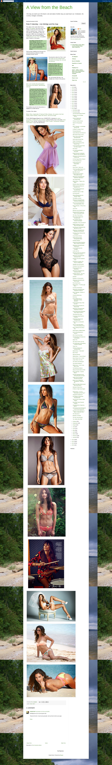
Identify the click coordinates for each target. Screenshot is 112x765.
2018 (73, 101)
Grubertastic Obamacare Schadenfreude (78, 319)
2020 (73, 97)
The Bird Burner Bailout (77, 368)
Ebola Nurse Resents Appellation (77, 268)
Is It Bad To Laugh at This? (78, 129)
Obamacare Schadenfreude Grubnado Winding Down (78, 200)
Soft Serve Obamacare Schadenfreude (77, 349)
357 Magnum (75, 56)
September (75, 423)
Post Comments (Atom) (36, 745)
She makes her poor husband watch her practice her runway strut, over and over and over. (57, 60)
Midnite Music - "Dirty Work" (78, 350)
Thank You (75, 346)
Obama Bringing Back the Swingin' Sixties (78, 196)
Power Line (74, 80)
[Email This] (42, 702)
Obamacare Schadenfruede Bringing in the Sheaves (78, 231)
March (74, 433)
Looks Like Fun (76, 251)
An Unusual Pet (76, 193)
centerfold (28, 36)
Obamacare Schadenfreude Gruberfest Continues (78, 290)
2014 (73, 108)
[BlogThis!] (43, 702)
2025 (73, 89)
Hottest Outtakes (34, 115)
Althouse (74, 58)
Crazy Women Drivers (77, 235)
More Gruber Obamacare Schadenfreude (78, 217)
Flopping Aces (75, 67)
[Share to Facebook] (46, 702)
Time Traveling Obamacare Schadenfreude (78, 189)
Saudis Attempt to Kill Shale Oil (79, 132)
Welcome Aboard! (76, 354)
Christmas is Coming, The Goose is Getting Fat (78, 262)
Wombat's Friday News (77, 387)
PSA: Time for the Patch (78, 335)
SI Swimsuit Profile (43, 114)
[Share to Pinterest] (48, 702)
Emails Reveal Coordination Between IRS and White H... (79, 154)
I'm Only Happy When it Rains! (79, 159)
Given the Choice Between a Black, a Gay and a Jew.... (79, 411)
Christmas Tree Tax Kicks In (78, 266)
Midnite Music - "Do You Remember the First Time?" (79, 392)
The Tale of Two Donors (78, 215)
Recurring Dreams (76, 283)
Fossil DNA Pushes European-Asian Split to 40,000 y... (79, 312)
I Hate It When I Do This (77, 359)
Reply (31, 719)
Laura (32, 36)
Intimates (50, 114)
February (75, 435)
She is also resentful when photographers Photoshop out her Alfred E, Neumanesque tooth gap (35, 85)
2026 (73, 87)
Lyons (35, 36)
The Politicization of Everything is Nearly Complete (79, 344)
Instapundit (74, 75)
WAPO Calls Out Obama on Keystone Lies (78, 186)
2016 (73, 105)
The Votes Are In (76, 413)
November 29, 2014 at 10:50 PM (42, 711)
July (74, 426)
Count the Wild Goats (77, 295)
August (74, 424)
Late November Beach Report (79, 113)
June (74, 428)
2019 (73, 99)
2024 (73, 90)
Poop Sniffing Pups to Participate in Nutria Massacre (77, 300)
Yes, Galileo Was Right (77, 419)
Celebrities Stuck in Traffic (78, 191)
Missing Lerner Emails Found (79, 210)
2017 (73, 103)
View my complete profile (75, 39)
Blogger (61, 755)
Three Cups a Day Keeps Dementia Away (78, 137)
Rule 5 (34, 703)
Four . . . (74, 124)
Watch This (75, 339)
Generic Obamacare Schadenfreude (77, 119)
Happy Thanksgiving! (77, 141)
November (75, 112)
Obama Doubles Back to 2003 (79, 369)
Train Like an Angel (52, 115)
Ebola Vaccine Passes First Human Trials (78, 143)
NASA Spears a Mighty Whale (79, 330)
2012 (73, 441)
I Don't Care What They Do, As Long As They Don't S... (79, 170)
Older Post (63, 743)
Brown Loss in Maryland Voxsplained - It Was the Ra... (78, 381)
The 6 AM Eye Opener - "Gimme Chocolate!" (77, 220)
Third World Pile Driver (77, 314)
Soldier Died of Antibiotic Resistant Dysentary (78, 378)
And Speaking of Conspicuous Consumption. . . (79, 337)
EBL (73, 65)
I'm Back (74, 165)
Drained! (74, 276)
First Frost (75, 297)
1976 (41, 36)
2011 (73, 443)
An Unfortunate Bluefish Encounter (78, 151)
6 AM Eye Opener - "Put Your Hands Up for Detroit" (79, 274)
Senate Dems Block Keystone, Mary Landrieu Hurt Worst (79, 243)
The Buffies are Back (77, 198)
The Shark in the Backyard (78, 361)
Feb (38, 36)
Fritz (80, 28)
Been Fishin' (75, 352)
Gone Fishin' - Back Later (78, 167)
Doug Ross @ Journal (77, 63)
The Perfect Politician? (77, 363)
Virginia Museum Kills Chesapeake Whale (77, 238)
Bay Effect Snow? (76, 172)
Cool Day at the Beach (77, 287)
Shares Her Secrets (42, 115)
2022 (73, 94)
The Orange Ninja (76, 179)
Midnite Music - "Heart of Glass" (79, 356)
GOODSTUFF (33, 711)
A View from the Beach (49, 7)
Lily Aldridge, (32, 28)
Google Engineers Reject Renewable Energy (78, 174)
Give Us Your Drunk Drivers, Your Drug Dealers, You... (78, 203)
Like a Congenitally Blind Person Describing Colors (79, 325)
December (75, 110)
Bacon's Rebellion (76, 61)
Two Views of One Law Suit (78, 341)
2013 (73, 439)
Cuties (31, 703)
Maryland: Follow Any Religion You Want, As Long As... (79, 253)
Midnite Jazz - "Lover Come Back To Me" (78, 366)
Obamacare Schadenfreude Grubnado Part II (78, 256)
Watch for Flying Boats (77, 122)
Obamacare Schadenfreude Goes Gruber (78, 281)
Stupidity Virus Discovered (78, 264)
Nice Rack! (75, 148)
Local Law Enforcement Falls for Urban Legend (79, 146)
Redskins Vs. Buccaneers (78, 278)
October (74, 421)
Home (46, 743)
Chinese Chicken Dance (78, 121)
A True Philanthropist (77, 160)
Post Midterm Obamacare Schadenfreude (78, 397)
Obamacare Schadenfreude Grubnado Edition (78, 271)
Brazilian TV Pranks (77, 415)
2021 (73, 96)
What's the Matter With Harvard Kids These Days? (79, 385)
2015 (73, 106)
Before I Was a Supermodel (32, 114)
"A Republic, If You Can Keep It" (79, 222)
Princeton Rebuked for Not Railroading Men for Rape (79, 375)
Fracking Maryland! (77, 131)
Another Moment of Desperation (77, 163)
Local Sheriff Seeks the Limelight (77, 249)
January (74, 437)
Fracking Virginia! (76, 240)
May (74, 430)
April (74, 432)
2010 (73, 445)
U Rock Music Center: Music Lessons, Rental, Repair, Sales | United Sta (78, 46)
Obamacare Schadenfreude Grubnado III (78, 246)
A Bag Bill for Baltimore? (78, 394)
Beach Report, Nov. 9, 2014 (78, 358)
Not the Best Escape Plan (78, 139)
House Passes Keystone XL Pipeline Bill (78, 306)
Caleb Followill (56, 72)
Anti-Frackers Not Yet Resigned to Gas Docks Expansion (79, 408)
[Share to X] (45, 702)
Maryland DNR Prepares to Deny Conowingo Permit (78, 213)
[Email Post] (40, 701)
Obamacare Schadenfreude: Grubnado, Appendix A (78, 177)
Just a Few (75, 208)
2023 (73, 92)
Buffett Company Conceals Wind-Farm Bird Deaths (78, 225)
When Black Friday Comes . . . (79, 134)
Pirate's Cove (75, 78)
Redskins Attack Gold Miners (79, 184)
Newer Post (29, 743)
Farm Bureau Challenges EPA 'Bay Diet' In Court (79, 228)
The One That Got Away (78, 417)
